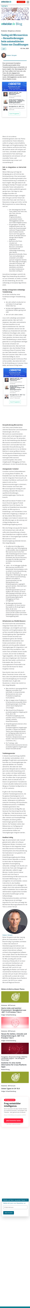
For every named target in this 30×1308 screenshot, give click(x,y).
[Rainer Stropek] (4, 55)
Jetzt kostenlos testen (13, 1121)
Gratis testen (21, 2)
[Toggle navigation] (7, 2)
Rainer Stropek (12, 55)
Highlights (4, 6)
